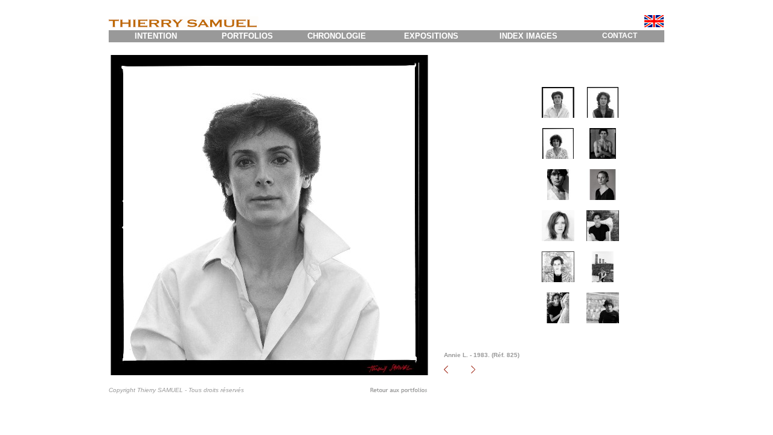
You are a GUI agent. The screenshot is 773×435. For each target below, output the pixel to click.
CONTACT (619, 35)
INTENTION (156, 35)
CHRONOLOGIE (336, 35)
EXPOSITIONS (431, 35)
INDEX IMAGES (528, 35)
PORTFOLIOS (247, 35)
